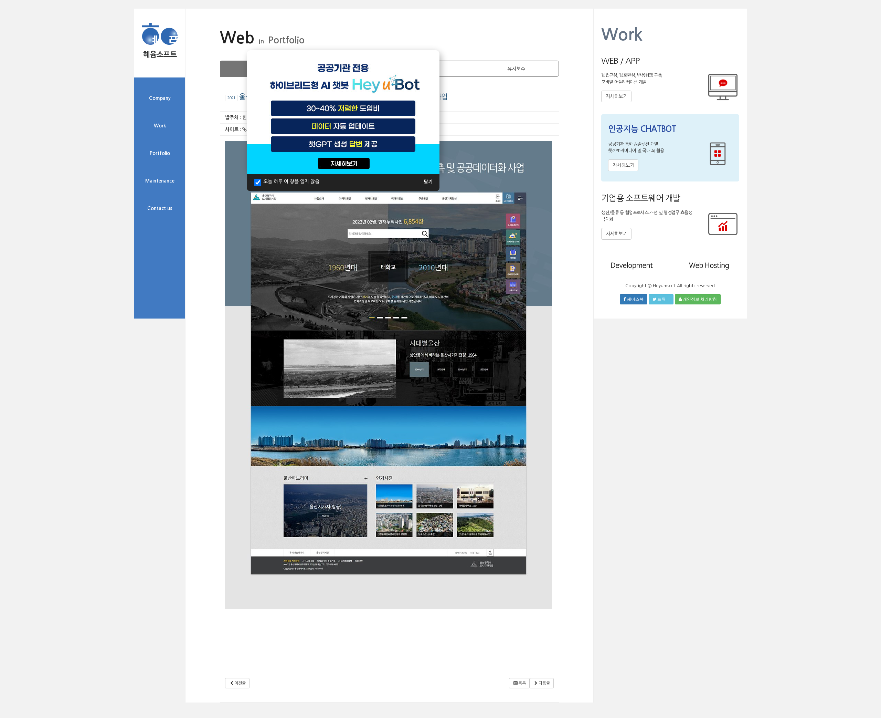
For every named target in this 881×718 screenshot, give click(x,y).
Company (160, 98)
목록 (522, 683)
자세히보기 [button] (616, 96)
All (679, 285)
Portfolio (160, 153)
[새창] (343, 112)
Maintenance (159, 180)
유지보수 (516, 68)
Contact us (159, 208)
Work (160, 125)
